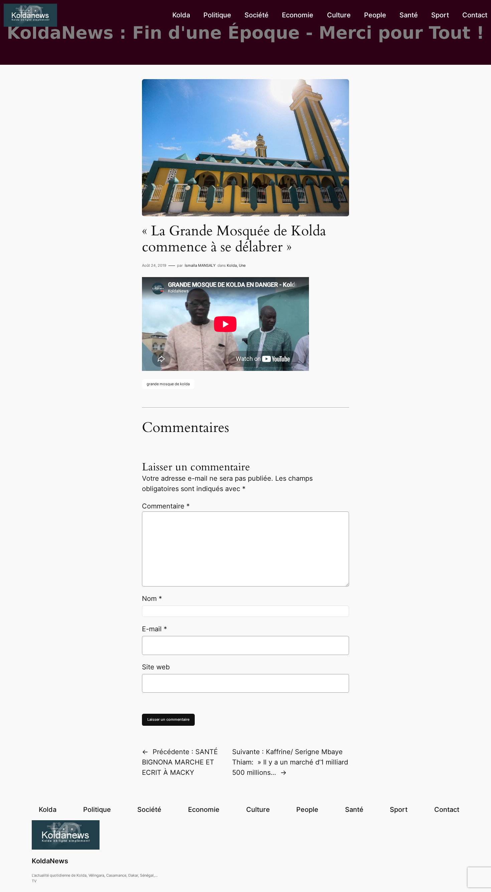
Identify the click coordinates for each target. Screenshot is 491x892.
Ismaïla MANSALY (200, 265)
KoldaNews (50, 861)
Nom (152, 599)
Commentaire (166, 506)
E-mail (154, 629)
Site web (156, 667)
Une (242, 265)
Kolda (232, 265)
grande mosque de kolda (168, 384)
